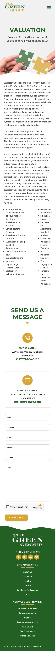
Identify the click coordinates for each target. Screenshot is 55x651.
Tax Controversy (27, 631)
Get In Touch (16, 517)
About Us (27, 572)
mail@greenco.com (27, 401)
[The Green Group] (15, 7)
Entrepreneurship (27, 613)
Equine (27, 618)
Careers (27, 585)
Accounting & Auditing (27, 622)
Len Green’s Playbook (27, 590)
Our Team (27, 576)
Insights (27, 581)
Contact (27, 594)
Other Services (27, 636)
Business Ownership (27, 609)
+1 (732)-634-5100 (27, 359)
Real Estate (27, 627)
